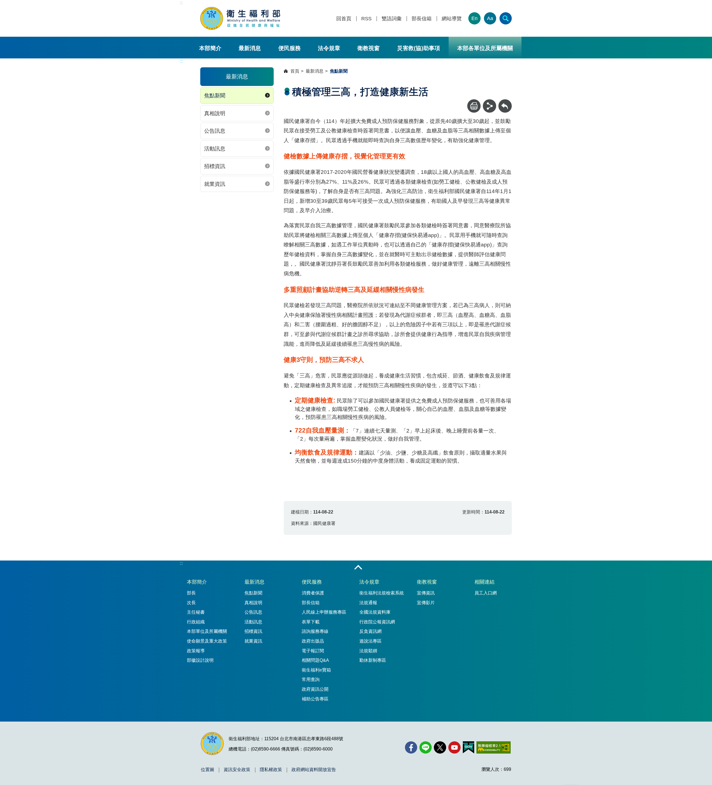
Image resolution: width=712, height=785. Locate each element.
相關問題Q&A (315, 660)
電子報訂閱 (313, 650)
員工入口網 (485, 593)
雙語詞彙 (392, 18)
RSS (366, 18)
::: (181, 2)
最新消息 (250, 48)
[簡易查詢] (506, 18)
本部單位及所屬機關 (207, 631)
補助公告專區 (315, 699)
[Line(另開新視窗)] (425, 747)
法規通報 (368, 602)
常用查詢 (311, 679)
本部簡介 (210, 48)
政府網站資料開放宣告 (313, 769)
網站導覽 (452, 18)
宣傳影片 (426, 602)
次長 (191, 602)
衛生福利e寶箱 (316, 670)
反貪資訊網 (370, 631)
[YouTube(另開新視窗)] (454, 747)
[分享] (489, 106)
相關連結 (484, 582)
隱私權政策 (271, 769)
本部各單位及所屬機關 (485, 48)
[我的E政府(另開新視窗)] (468, 747)
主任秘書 (196, 612)
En (474, 18)
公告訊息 (214, 131)
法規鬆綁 (368, 650)
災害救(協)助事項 (418, 48)
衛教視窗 (368, 48)
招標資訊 (214, 166)
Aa (490, 18)
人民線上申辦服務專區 (324, 612)
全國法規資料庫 (374, 612)
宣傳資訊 (426, 593)
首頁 (294, 71)
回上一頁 (505, 102)
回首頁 (343, 18)
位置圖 (207, 769)
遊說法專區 (370, 641)
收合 (358, 568)
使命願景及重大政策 (207, 641)
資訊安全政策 (237, 769)
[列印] (474, 106)
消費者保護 (313, 593)
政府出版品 (313, 641)
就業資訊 (214, 184)
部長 (191, 593)
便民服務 (289, 48)
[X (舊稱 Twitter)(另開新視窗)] (440, 747)
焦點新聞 (214, 95)
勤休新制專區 (372, 660)
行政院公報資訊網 (377, 621)
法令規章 (329, 48)
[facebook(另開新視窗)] (411, 747)
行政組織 (196, 621)
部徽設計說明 (200, 660)
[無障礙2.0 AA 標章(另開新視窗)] (493, 747)
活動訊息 (214, 149)
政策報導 (196, 650)
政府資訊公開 (315, 689)
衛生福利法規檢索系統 (381, 593)
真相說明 (214, 113)
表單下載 (311, 621)
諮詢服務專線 (315, 631)
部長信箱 (422, 18)
